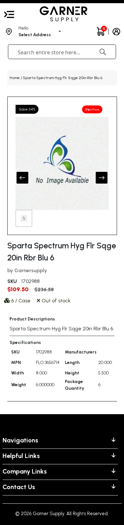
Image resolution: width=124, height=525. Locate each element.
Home (15, 78)
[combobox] (52, 52)
